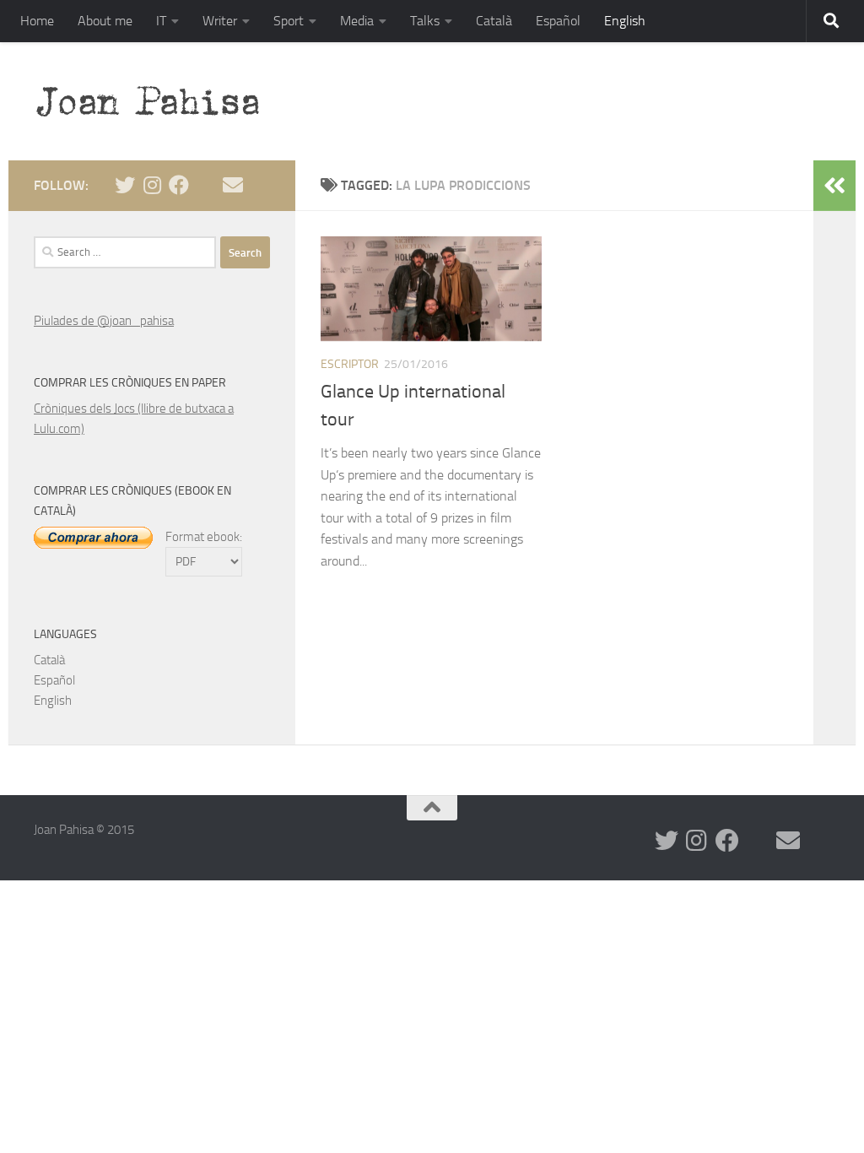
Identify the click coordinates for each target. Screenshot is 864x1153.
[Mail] (233, 185)
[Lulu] (206, 185)
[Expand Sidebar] (834, 185)
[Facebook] (179, 185)
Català (494, 21)
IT (161, 21)
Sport (288, 21)
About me (105, 21)
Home (37, 21)
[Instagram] (152, 185)
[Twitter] (125, 185)
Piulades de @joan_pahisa (104, 320)
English (624, 21)
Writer (219, 21)
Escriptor (350, 364)
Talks (425, 21)
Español (558, 21)
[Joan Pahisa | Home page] (156, 101)
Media (357, 21)
